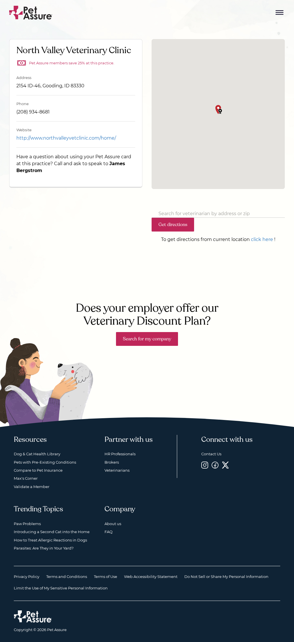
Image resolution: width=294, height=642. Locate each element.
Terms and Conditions (66, 576)
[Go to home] (31, 12)
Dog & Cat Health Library (37, 454)
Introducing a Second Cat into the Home (52, 531)
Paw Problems (27, 523)
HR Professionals (120, 454)
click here (262, 239)
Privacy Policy (26, 576)
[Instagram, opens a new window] (204, 465)
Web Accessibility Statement (150, 576)
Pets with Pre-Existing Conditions (45, 462)
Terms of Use (105, 576)
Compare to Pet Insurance (38, 470)
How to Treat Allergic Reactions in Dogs (50, 540)
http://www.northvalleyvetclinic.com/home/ (66, 138)
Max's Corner (26, 478)
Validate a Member (31, 486)
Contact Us (211, 454)
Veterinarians (117, 470)
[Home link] (33, 616)
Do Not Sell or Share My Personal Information (226, 576)
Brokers (112, 462)
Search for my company (147, 339)
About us (113, 523)
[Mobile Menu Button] (279, 12)
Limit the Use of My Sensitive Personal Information (61, 588)
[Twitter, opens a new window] (225, 465)
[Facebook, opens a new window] (215, 465)
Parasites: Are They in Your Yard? (44, 548)
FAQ (109, 531)
